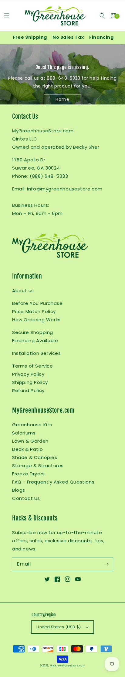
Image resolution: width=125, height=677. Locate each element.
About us (23, 290)
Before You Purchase (37, 303)
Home (62, 99)
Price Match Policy (34, 311)
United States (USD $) (58, 627)
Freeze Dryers (28, 474)
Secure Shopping (32, 332)
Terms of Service (32, 366)
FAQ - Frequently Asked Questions (53, 482)
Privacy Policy (28, 374)
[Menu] (6, 15)
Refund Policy (28, 390)
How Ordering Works (36, 319)
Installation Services (36, 353)
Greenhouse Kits (32, 424)
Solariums (23, 433)
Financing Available (35, 340)
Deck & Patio (27, 449)
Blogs (18, 490)
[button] (102, 15)
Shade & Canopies (34, 457)
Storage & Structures (38, 465)
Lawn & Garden (30, 441)
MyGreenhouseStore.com (67, 665)
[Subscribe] (106, 564)
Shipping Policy (30, 382)
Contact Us (26, 498)
